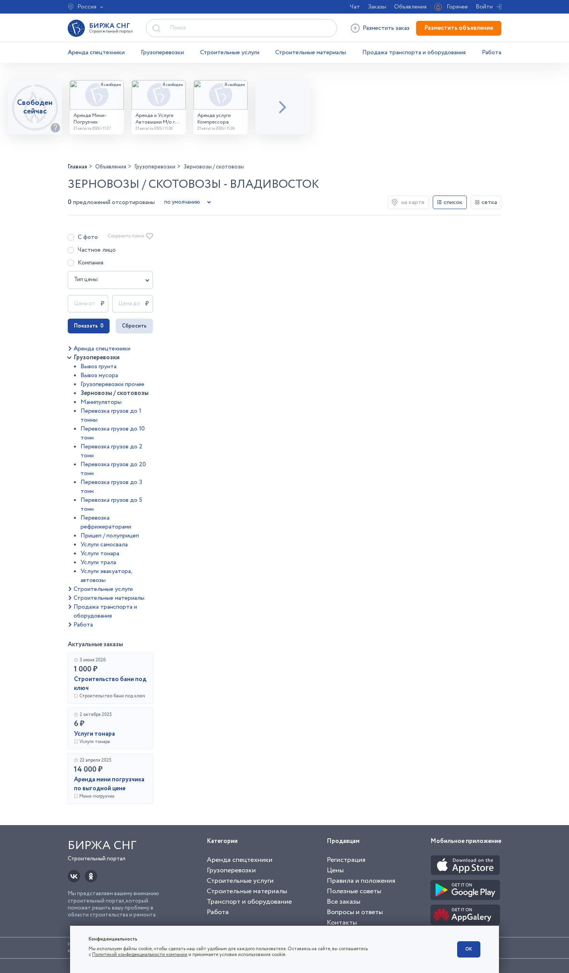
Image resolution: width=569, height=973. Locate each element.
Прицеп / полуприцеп (110, 535)
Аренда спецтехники (96, 52)
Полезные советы (354, 891)
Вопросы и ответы (355, 912)
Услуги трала (98, 562)
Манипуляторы (101, 402)
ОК (468, 949)
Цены (335, 870)
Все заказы (343, 902)
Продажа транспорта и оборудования (414, 52)
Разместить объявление (458, 28)
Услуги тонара (100, 553)
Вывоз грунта (99, 366)
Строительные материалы (310, 52)
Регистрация (346, 860)
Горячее (457, 6)
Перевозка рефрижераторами (106, 522)
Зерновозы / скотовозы (115, 393)
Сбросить (134, 326)
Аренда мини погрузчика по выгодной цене (109, 784)
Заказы (377, 6)
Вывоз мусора (99, 375)
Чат (355, 6)
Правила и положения (361, 881)
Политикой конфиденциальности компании (139, 954)
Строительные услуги (229, 52)
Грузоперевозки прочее (112, 384)
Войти (484, 6)
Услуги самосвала (104, 544)
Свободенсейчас (35, 107)
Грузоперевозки (162, 52)
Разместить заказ (386, 28)
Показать (88, 326)
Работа (491, 52)
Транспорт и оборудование (249, 902)
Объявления (410, 6)
